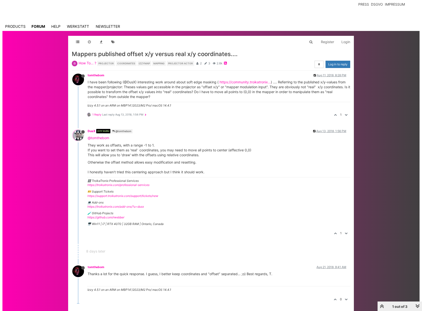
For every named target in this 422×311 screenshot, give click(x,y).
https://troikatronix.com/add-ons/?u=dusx (115, 206)
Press (363, 4)
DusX (91, 131)
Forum (38, 26)
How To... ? (87, 63)
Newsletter (108, 26)
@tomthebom (123, 131)
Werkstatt (78, 26)
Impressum (395, 4)
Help (56, 26)
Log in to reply (338, 64)
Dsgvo (377, 4)
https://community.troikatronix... (245, 82)
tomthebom (96, 75)
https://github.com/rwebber (105, 217)
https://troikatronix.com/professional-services (118, 185)
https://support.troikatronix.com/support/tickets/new (122, 196)
